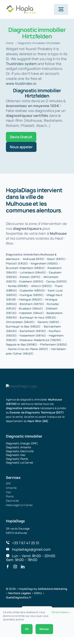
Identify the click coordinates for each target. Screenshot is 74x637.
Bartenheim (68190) (33, 331)
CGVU (38, 593)
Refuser (44, 629)
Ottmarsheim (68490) (20, 322)
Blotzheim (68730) (32, 304)
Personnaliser (60, 612)
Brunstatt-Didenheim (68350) (25, 268)
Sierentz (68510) (48, 322)
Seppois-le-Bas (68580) (21, 344)
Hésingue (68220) (30, 299)
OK (27, 629)
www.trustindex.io (21, 83)
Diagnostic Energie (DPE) (22, 443)
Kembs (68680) (18, 286)
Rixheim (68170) (30, 277)
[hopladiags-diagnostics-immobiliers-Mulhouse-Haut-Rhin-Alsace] (21, 6)
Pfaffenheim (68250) (53, 344)
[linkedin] (22, 566)
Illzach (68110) (56, 259)
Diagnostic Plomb (17, 459)
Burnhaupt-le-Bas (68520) (23, 326)
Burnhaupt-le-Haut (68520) (38, 317)
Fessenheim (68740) (33, 335)
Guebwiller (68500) (32, 290)
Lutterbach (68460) (33, 272)
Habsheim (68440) (31, 313)
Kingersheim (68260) (44, 263)
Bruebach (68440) (31, 308)
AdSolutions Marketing (52, 589)
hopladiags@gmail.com (31, 549)
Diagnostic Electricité (20, 451)
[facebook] (7, 566)
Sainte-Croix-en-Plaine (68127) (28, 349)
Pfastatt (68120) (17, 263)
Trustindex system (21, 63)
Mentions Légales (19, 593)
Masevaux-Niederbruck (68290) (40, 340)
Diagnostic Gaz (15, 455)
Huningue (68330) (31, 295)
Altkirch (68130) (41, 286)
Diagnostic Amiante (18, 447)
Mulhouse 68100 (33, 259)
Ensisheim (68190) (31, 281)
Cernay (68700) (56, 281)
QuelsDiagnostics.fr (18, 597)
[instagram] (15, 566)
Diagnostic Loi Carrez (19, 462)
